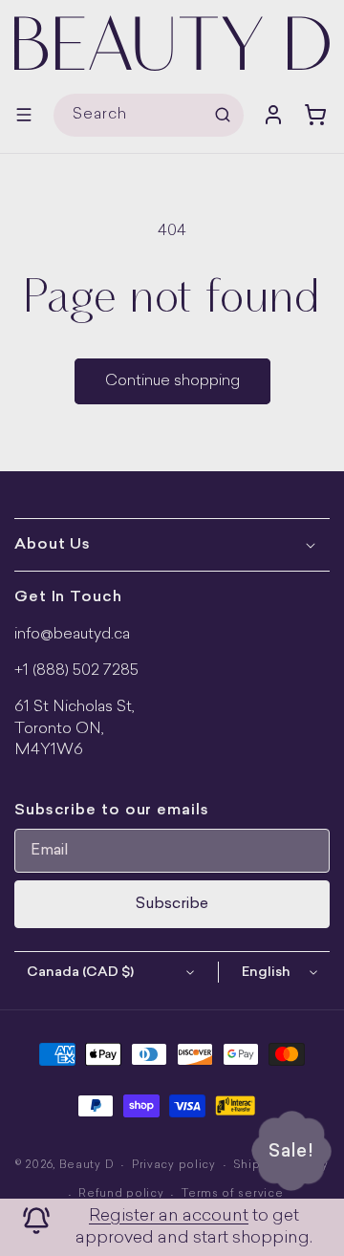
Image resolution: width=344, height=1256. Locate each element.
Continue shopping (172, 381)
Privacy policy (174, 1165)
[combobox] (149, 115)
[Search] (223, 115)
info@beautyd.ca (72, 634)
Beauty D (87, 1165)
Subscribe (172, 904)
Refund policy (120, 1194)
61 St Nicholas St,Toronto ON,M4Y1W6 (74, 729)
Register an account (168, 1216)
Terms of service (232, 1194)
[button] (24, 115)
